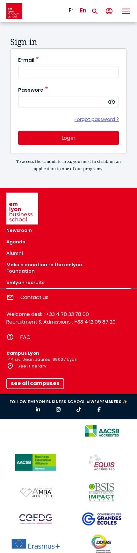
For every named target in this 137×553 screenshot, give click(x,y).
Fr (71, 10)
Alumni (14, 253)
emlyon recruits (25, 282)
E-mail (26, 60)
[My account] (109, 11)
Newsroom (19, 230)
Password (31, 90)
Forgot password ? (97, 119)
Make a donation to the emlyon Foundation (44, 268)
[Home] (14, 11)
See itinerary (32, 366)
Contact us (34, 297)
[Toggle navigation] (125, 11)
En (83, 10)
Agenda (15, 242)
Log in (69, 138)
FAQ (25, 337)
